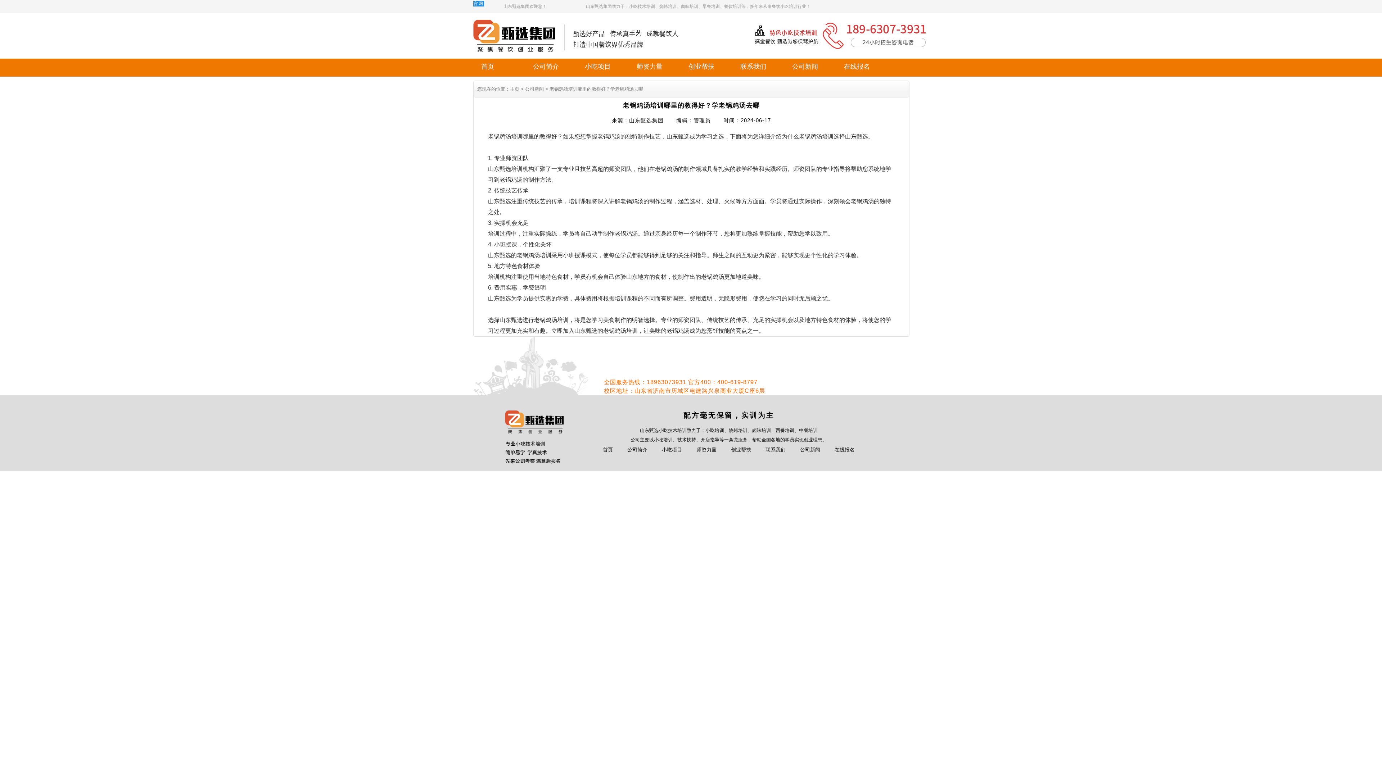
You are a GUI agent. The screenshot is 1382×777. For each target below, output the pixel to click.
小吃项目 (598, 66)
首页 (487, 66)
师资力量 (650, 66)
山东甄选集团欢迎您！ (525, 6)
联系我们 (753, 66)
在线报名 (857, 66)
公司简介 (546, 66)
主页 (514, 89)
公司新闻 (805, 66)
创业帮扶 (701, 66)
